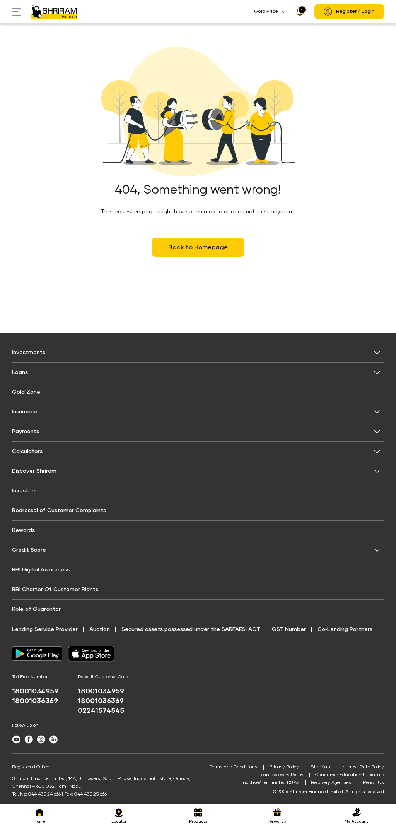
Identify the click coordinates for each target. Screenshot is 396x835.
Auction (99, 629)
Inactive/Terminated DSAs (270, 782)
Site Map (320, 767)
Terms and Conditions (234, 767)
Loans (20, 372)
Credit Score (29, 550)
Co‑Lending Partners (344, 629)
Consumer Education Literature (349, 775)
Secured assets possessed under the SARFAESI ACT (190, 629)
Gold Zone (26, 392)
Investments (28, 352)
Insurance (24, 412)
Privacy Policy (284, 767)
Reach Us (373, 782)
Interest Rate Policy (362, 767)
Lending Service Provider (45, 629)
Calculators (27, 451)
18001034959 (35, 691)
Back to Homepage (198, 247)
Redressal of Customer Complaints (59, 510)
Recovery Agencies (331, 782)
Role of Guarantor (36, 609)
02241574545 (101, 710)
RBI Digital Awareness (41, 570)
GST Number (289, 629)
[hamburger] (21, 12)
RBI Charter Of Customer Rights (55, 589)
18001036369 (35, 701)
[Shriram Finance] (54, 11)
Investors (24, 491)
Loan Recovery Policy (281, 775)
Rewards (23, 530)
